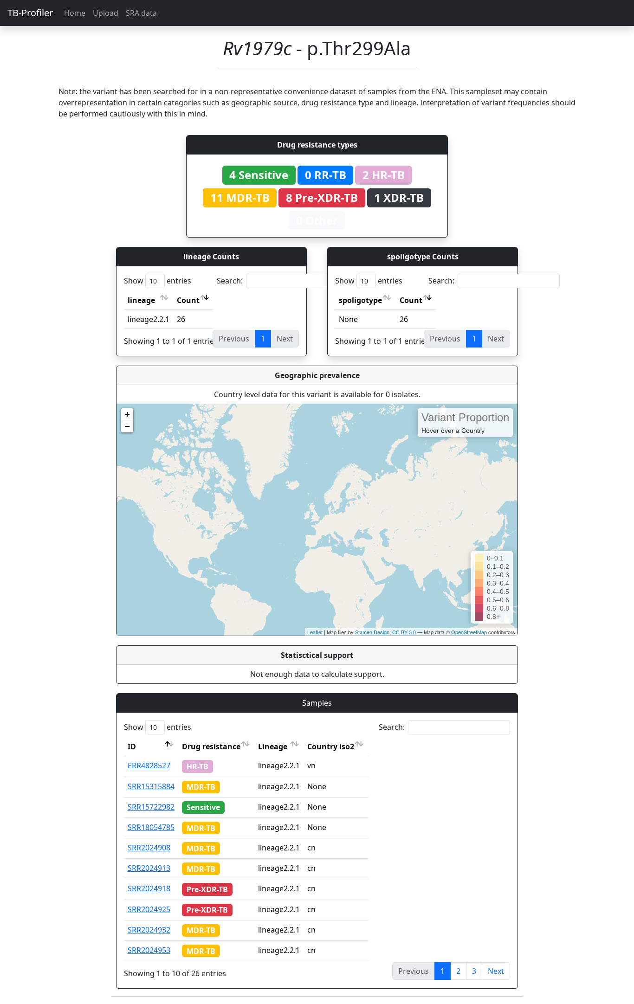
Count (188, 300)
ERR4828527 (149, 765)
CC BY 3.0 (404, 632)
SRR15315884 (151, 786)
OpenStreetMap (469, 632)
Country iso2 (330, 746)
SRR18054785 (151, 827)
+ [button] (127, 414)
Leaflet (315, 632)
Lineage (272, 746)
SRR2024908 (149, 848)
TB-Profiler (30, 12)
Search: (230, 281)
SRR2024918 (149, 888)
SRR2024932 (149, 930)
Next (496, 971)
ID (132, 746)
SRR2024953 (149, 950)
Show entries (157, 281)
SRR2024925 (149, 909)
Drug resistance (211, 746)
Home (74, 13)
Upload (105, 13)
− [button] (127, 426)
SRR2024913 (149, 868)
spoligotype (360, 300)
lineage (141, 300)
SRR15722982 (151, 807)
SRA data (141, 13)
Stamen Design (372, 632)
